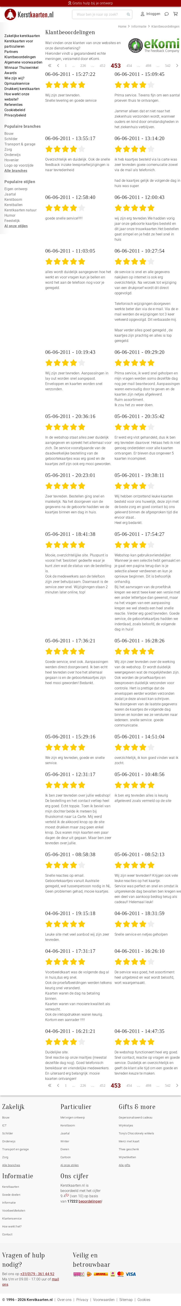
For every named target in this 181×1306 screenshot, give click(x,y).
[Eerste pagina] (49, 65)
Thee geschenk (129, 1149)
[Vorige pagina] (58, 65)
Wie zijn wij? (14, 78)
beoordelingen (90, 1201)
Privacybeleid (15, 115)
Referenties (13, 105)
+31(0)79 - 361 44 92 (37, 1274)
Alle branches (15, 171)
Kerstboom (13, 199)
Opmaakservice (16, 83)
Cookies (144, 1300)
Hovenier (11, 160)
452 (102, 66)
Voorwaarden (104, 1300)
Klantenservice (12, 1218)
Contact (7, 1234)
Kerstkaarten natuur (20, 210)
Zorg (8, 149)
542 (168, 66)
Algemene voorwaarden (23, 62)
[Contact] (167, 14)
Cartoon (65, 1157)
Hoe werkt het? (12, 1226)
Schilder (11, 139)
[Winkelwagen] (175, 14)
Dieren (64, 1149)
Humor (9, 215)
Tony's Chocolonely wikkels (136, 1133)
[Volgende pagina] (177, 65)
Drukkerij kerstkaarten (22, 89)
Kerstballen (13, 205)
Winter (64, 1141)
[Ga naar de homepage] (31, 10)
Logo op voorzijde (18, 165)
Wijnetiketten (127, 1157)
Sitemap (126, 1300)
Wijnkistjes (126, 1125)
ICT (4, 1125)
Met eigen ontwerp (72, 1117)
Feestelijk (12, 221)
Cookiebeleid (14, 110)
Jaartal (10, 194)
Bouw (8, 133)
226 (83, 66)
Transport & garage (20, 144)
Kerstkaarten (10, 1186)
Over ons (64, 1300)
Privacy (82, 1300)
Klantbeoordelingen (20, 57)
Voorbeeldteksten (13, 1210)
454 (129, 66)
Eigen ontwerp (15, 189)
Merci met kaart (129, 1141)
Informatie (9, 1202)
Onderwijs (12, 155)
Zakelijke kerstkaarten (22, 36)
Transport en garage (15, 1149)
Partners (11, 52)
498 (148, 66)
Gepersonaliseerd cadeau (135, 1117)
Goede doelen (11, 1194)
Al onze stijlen (16, 226)
